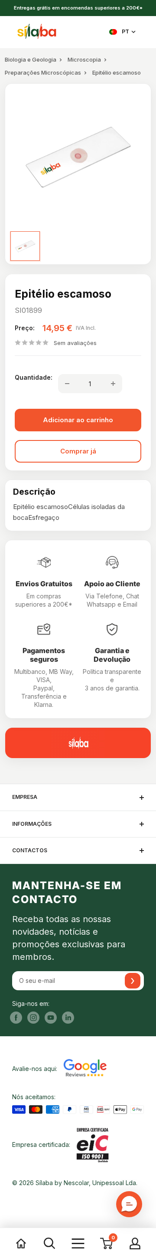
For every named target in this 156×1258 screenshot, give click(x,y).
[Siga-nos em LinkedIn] (68, 1018)
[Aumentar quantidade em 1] (113, 383)
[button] (129, 1204)
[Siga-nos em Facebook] (16, 1018)
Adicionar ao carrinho (78, 420)
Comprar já (78, 451)
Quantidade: (33, 377)
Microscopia (84, 59)
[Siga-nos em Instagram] (33, 1018)
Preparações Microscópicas (43, 72)
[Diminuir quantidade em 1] (67, 383)
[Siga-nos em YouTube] (51, 1018)
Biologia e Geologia (30, 59)
